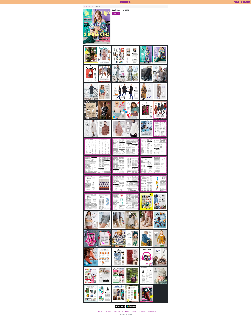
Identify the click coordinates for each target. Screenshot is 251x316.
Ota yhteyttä (108, 311)
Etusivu (86, 6)
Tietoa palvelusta (99, 311)
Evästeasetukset (152, 311)
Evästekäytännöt (142, 311)
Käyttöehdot (116, 311)
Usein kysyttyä (125, 311)
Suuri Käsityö (92, 6)
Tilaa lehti (116, 13)
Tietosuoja (133, 311)
